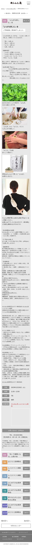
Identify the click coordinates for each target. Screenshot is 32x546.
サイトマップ (20, 539)
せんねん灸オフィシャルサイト (9, 532)
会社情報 (4, 536)
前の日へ (8, 13)
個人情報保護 (15, 536)
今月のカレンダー (16, 525)
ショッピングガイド (7, 539)
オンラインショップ (23, 532)
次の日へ (23, 13)
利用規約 (24, 536)
